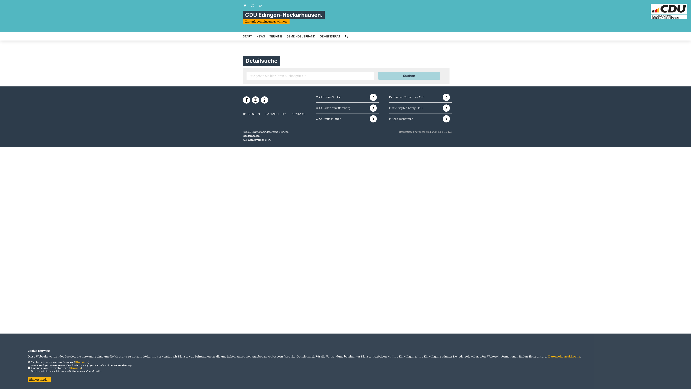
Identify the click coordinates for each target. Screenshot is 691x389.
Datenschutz (275, 114)
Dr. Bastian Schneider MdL (407, 97)
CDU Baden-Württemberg (333, 108)
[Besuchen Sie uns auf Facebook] (245, 5)
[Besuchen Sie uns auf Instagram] (252, 5)
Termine (275, 36)
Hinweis (75, 368)
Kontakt (298, 114)
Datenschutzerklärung (564, 356)
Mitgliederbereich (401, 118)
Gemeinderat (330, 36)
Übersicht (81, 362)
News (260, 36)
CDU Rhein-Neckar (329, 97)
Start (247, 36)
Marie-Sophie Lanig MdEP (406, 108)
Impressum (251, 114)
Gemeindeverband (300, 36)
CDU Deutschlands (328, 118)
